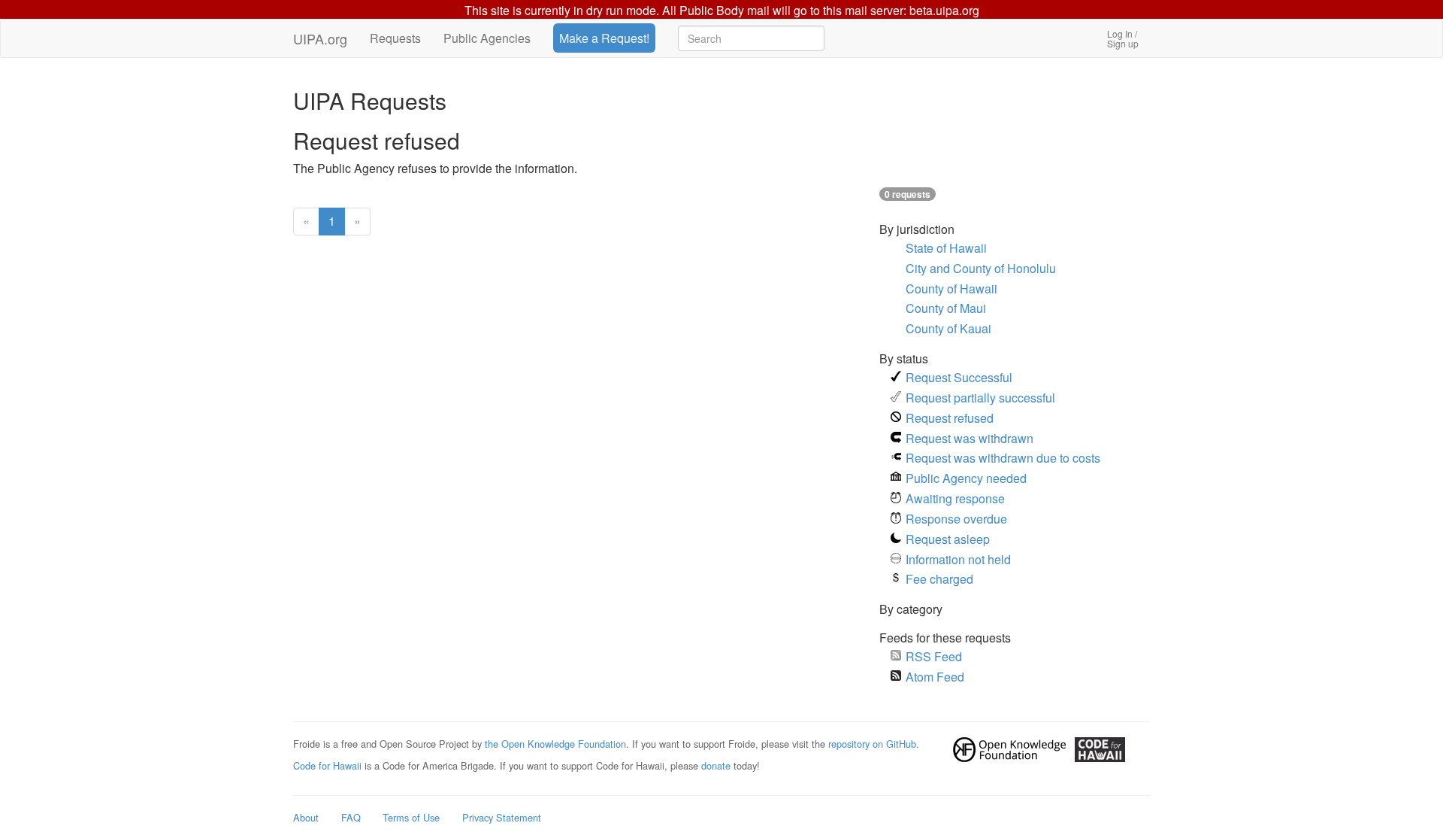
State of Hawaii (946, 248)
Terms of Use (411, 817)
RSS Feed (934, 656)
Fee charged (939, 579)
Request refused (950, 418)
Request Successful (959, 377)
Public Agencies (487, 38)
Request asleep (948, 539)
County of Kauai (948, 328)
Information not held (958, 559)
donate (716, 765)
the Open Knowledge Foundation (555, 743)
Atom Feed (935, 676)
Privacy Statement (501, 817)
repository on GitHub (872, 743)
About (306, 817)
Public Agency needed (966, 478)
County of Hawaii (951, 288)
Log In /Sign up (1123, 38)
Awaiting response (955, 498)
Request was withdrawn (969, 438)
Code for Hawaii (327, 765)
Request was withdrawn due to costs (1003, 457)
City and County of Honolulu (981, 268)
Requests (395, 38)
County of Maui (946, 308)
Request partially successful (980, 397)
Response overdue (956, 518)
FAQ (351, 817)
